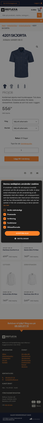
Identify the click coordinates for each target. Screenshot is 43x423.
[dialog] (21, 211)
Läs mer (6, 205)
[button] (22, 238)
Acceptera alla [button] (22, 233)
